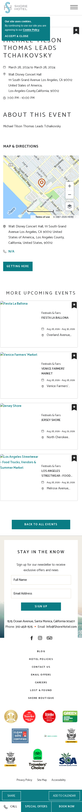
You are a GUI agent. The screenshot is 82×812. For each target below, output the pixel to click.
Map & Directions (20, 146)
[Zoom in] (69, 186)
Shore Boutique (41, 698)
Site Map (42, 780)
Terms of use (43, 217)
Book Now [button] (67, 806)
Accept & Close (16, 36)
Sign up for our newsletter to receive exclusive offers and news (41, 567)
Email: (41, 626)
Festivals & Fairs (51, 313)
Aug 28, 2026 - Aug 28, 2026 (61, 380)
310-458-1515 (24, 626)
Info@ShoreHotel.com (61, 626)
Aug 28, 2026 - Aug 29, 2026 (61, 431)
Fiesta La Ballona (55, 318)
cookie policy (31, 29)
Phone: (10, 626)
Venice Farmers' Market (53, 371)
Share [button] (11, 796)
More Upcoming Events (41, 293)
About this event (37, 115)
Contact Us (41, 667)
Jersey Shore (51, 420)
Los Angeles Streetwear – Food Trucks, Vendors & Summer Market (56, 473)
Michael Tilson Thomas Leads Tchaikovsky (32, 48)
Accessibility (59, 780)
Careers (41, 683)
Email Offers (41, 675)
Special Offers (38, 808)
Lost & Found (41, 690)
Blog (41, 651)
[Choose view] (69, 206)
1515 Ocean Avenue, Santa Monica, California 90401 (41, 621)
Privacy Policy (24, 780)
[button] (40, 83)
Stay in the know (41, 552)
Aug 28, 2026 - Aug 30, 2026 (61, 329)
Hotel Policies (41, 659)
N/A (11, 251)
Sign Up (41, 606)
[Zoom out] (69, 194)
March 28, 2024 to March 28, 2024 (31, 67)
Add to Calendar (64, 796)
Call (13, 806)
